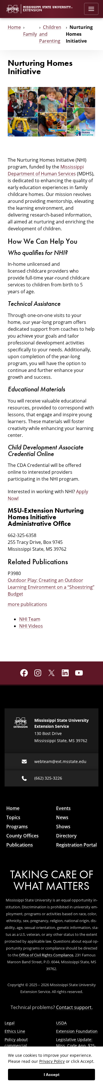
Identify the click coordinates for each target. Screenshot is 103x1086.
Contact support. (74, 1007)
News (62, 817)
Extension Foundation (77, 1031)
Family (30, 34)
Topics (13, 817)
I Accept (52, 1074)
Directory (66, 836)
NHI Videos (31, 626)
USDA (61, 1023)
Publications (19, 845)
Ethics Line (15, 1031)
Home (14, 27)
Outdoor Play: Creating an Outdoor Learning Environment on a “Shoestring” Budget (51, 587)
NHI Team (29, 619)
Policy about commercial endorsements (18, 1045)
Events (63, 808)
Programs (17, 826)
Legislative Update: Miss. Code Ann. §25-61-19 (76, 1045)
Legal (10, 1023)
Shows (63, 826)
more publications (27, 604)
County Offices (22, 836)
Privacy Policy (52, 1061)
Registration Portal (76, 845)
